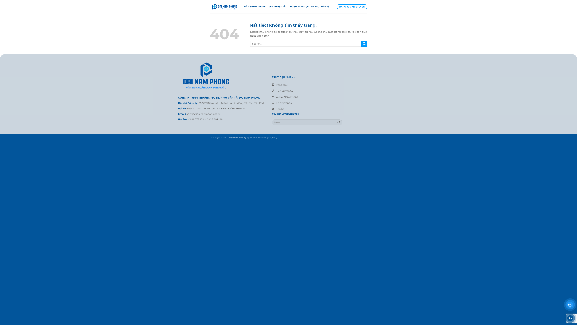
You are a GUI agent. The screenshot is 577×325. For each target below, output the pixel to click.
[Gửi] (364, 44)
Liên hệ (325, 7)
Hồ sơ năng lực (299, 7)
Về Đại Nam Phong (255, 7)
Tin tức (315, 7)
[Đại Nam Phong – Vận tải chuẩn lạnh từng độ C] (225, 6)
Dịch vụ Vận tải (277, 7)
